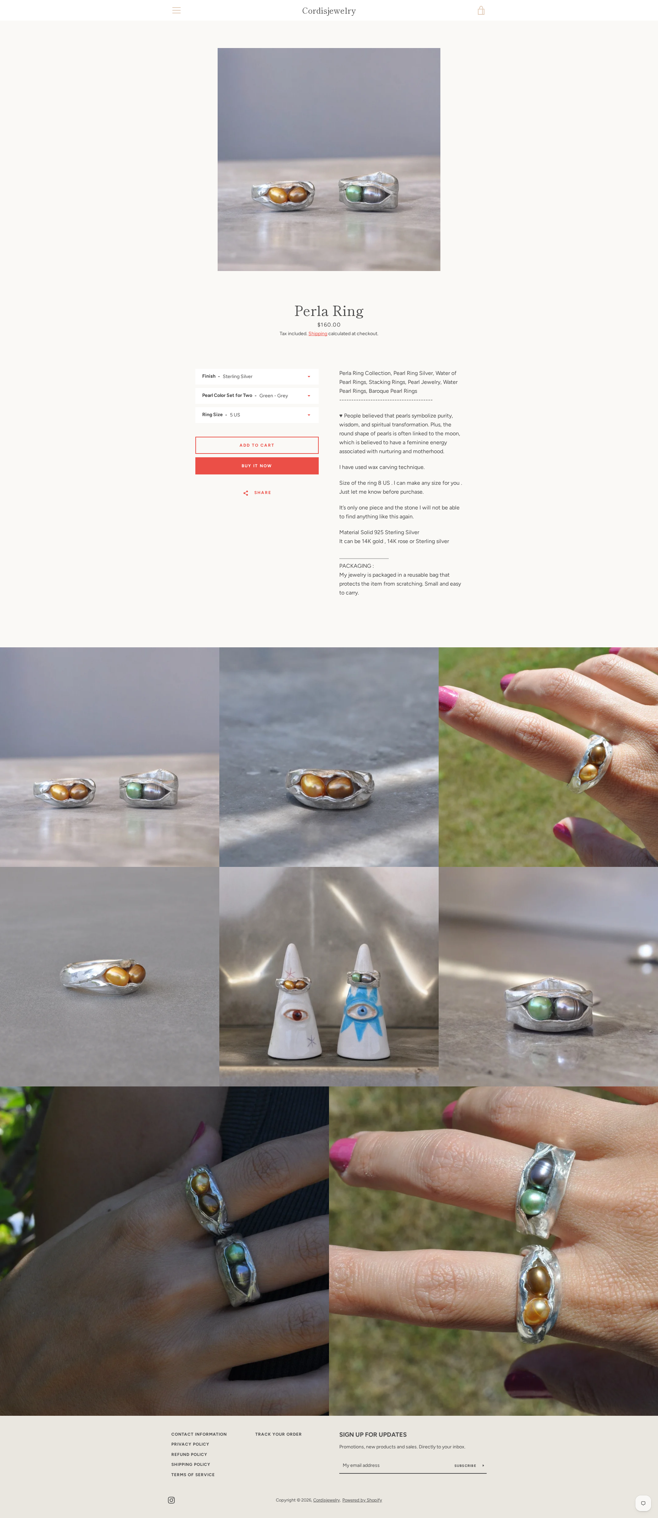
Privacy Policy (190, 1444)
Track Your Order (278, 1434)
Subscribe (466, 1465)
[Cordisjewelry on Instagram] (171, 1499)
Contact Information (199, 1434)
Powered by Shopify (362, 1500)
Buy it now (257, 465)
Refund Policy (189, 1454)
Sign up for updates (373, 1434)
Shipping (317, 334)
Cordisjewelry (329, 10)
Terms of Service (193, 1474)
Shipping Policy (190, 1464)
